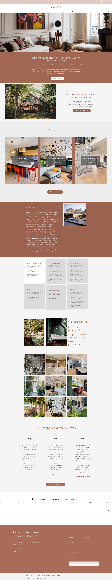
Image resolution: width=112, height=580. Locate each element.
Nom (85, 532)
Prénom (71, 532)
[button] (37, 11)
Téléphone (86, 537)
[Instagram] (33, 499)
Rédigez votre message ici (75, 552)
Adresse (71, 542)
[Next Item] (108, 510)
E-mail (70, 537)
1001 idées (56, 7)
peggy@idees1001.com (18, 551)
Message (71, 547)
